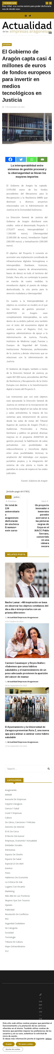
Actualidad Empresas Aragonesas (22, 617)
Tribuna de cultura (14, 941)
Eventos (9, 868)
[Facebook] (10, 159)
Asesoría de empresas (15, 799)
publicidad (9, 909)
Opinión (8, 905)
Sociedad (7, 45)
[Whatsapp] (32, 159)
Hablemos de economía (16, 877)
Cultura (8, 817)
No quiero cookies (26, 1044)
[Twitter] (21, 159)
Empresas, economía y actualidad (21, 840)
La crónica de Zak (13, 882)
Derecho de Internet (14, 826)
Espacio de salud (13, 859)
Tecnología (10, 937)
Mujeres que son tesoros (17, 900)
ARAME (8, 794)
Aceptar (9, 1044)
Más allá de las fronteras (17, 895)
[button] (47, 3)
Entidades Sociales (13, 845)
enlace (48, 1038)
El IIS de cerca (12, 831)
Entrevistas (10, 849)
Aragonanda (10, 790)
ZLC (7, 951)
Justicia (16, 497)
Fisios (7, 872)
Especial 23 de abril (14, 863)
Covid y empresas (13, 813)
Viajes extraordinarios (15, 946)
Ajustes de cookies (13, 1049)
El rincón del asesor (14, 836)
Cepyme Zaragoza (13, 804)
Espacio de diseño (14, 854)
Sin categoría (11, 928)
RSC (7, 918)
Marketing (9, 891)
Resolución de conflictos (17, 914)
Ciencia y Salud (12, 808)
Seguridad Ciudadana (15, 923)
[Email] (42, 159)
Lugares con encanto (15, 886)
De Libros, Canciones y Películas (20, 822)
